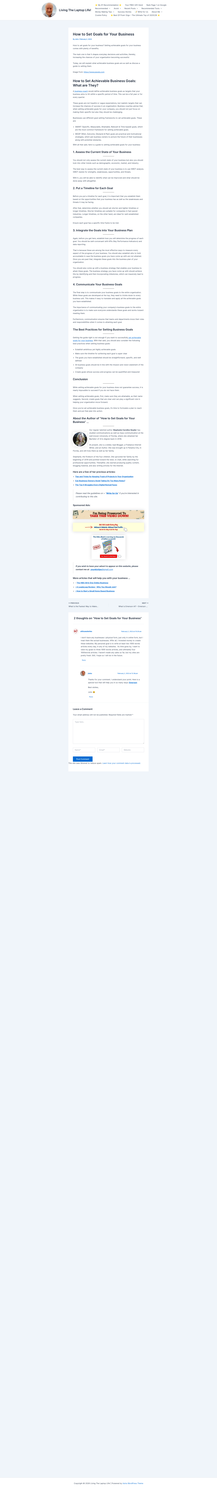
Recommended (101, 8)
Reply (84, 660)
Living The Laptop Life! (75, 10)
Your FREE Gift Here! (134, 5)
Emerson (133, 682)
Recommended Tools (150, 8)
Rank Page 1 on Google (156, 5)
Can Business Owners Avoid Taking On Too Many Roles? (100, 481)
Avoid (116, 8)
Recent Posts (130, 8)
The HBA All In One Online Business (92, 583)
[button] (109, 8)
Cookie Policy (101, 15)
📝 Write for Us (141, 12)
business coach (81, 91)
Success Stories (124, 12)
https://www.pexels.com (94, 72)
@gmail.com (102, 569)
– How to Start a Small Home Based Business (95, 591)
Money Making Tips (103, 12)
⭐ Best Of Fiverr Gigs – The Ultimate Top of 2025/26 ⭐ (135, 15)
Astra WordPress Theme (133, 1483)
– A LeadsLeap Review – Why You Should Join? (95, 587)
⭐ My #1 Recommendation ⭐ (108, 5)
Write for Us (112, 493)
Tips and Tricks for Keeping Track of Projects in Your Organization (104, 476)
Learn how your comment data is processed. (121, 763)
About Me (156, 12)
